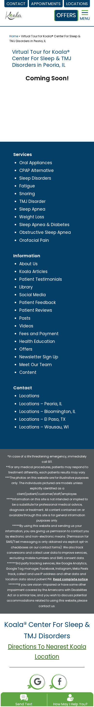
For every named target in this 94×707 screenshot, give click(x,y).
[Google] (36, 681)
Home (13, 36)
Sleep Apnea (32, 209)
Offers (25, 349)
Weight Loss (31, 217)
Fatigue (27, 186)
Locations (29, 396)
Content (27, 372)
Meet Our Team (35, 365)
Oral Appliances (35, 163)
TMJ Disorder (32, 201)
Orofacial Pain (34, 240)
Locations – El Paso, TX (42, 419)
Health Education (37, 341)
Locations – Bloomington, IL (47, 411)
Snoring (27, 194)
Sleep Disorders (35, 178)
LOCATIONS (77, 4)
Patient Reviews (35, 310)
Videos (26, 326)
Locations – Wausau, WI (44, 427)
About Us (28, 264)
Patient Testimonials (40, 279)
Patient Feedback (37, 302)
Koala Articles (33, 271)
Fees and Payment (39, 334)
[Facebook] (58, 681)
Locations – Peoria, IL (40, 404)
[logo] (13, 12)
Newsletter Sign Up (38, 357)
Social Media (32, 295)
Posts (24, 318)
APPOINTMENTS (45, 4)
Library (26, 287)
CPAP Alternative (36, 170)
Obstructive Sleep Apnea (45, 232)
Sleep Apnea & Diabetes (44, 225)
